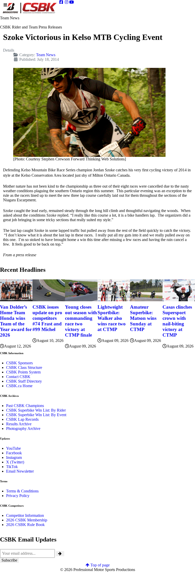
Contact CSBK (18, 376)
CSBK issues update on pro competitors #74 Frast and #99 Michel (47, 318)
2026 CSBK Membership (26, 520)
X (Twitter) (15, 462)
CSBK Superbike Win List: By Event (36, 415)
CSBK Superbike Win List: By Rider (36, 410)
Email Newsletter (20, 471)
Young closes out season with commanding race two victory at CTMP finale (81, 321)
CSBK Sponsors (19, 363)
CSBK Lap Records (22, 419)
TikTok (12, 466)
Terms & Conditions (22, 491)
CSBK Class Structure (24, 367)
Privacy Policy (17, 495)
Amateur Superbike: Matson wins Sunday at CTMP (143, 318)
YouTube (13, 448)
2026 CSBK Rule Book (25, 524)
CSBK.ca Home (19, 386)
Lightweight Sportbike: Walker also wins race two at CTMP (112, 318)
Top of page (99, 565)
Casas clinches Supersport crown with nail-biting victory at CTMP (177, 321)
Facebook (14, 453)
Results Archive (18, 424)
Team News (45, 55)
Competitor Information (25, 515)
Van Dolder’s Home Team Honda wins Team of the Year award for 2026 (16, 321)
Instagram (14, 457)
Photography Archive (23, 428)
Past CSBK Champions (25, 405)
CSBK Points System (23, 372)
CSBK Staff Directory (24, 381)
